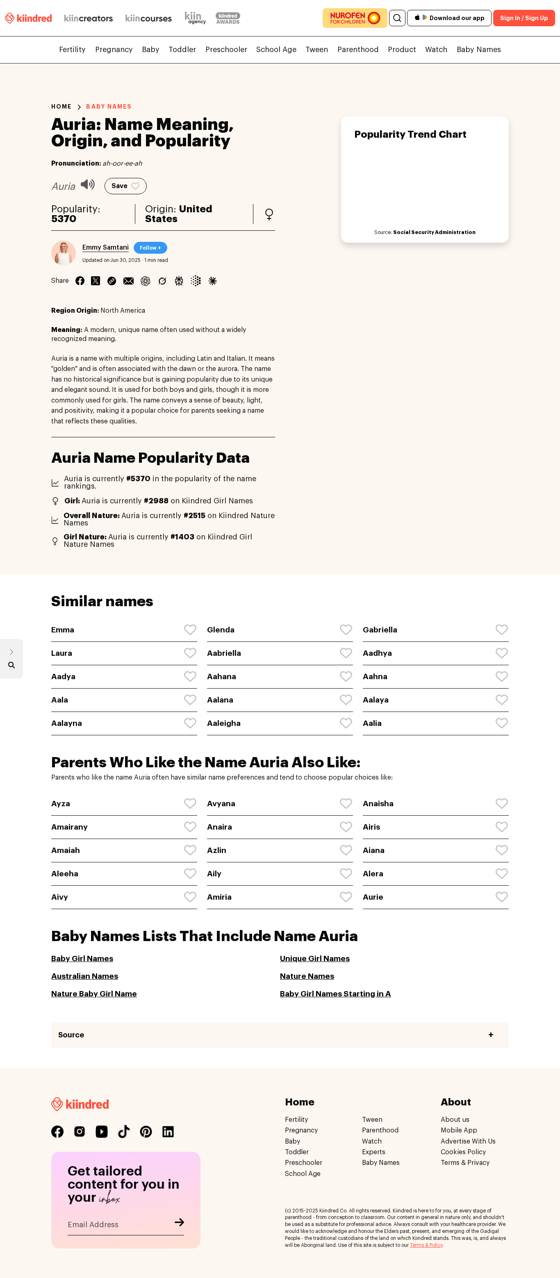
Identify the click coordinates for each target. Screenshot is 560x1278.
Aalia (372, 723)
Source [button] (71, 1035)
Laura (61, 653)
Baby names (109, 106)
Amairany (69, 827)
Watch (436, 49)
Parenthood (358, 49)
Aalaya (376, 700)
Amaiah (65, 850)
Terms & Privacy (465, 1163)
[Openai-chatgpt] (145, 281)
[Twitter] (95, 281)
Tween (316, 49)
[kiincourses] (148, 18)
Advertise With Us (468, 1141)
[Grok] (162, 281)
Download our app (457, 18)
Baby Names (479, 49)
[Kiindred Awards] (228, 18)
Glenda (220, 630)
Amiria (219, 897)
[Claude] (212, 281)
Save (119, 186)
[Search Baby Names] (11, 667)
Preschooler (226, 49)
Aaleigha (224, 723)
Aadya (63, 676)
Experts (373, 1152)
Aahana (221, 676)
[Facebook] (79, 281)
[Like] (190, 630)
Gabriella (380, 630)
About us (455, 1120)
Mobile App (459, 1131)
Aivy (59, 897)
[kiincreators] (88, 18)
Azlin (216, 850)
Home (61, 106)
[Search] (397, 18)
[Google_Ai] (196, 281)
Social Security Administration (434, 232)
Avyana (221, 803)
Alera (373, 874)
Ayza (60, 803)
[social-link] (57, 1132)
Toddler (182, 49)
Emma (62, 630)
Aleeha (64, 874)
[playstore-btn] (425, 18)
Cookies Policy (463, 1152)
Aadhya (377, 653)
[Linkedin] (112, 281)
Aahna (375, 676)
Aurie (373, 897)
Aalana (220, 700)
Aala (59, 700)
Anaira (219, 827)
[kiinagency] (197, 18)
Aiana (374, 850)
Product (402, 49)
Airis (371, 827)
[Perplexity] (179, 281)
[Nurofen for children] (355, 18)
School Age (276, 49)
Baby (150, 49)
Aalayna (66, 723)
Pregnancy (114, 49)
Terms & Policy (426, 1245)
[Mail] (128, 281)
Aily (214, 874)
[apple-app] (417, 18)
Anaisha (378, 803)
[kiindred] (28, 17)
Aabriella (224, 653)
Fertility (72, 49)
